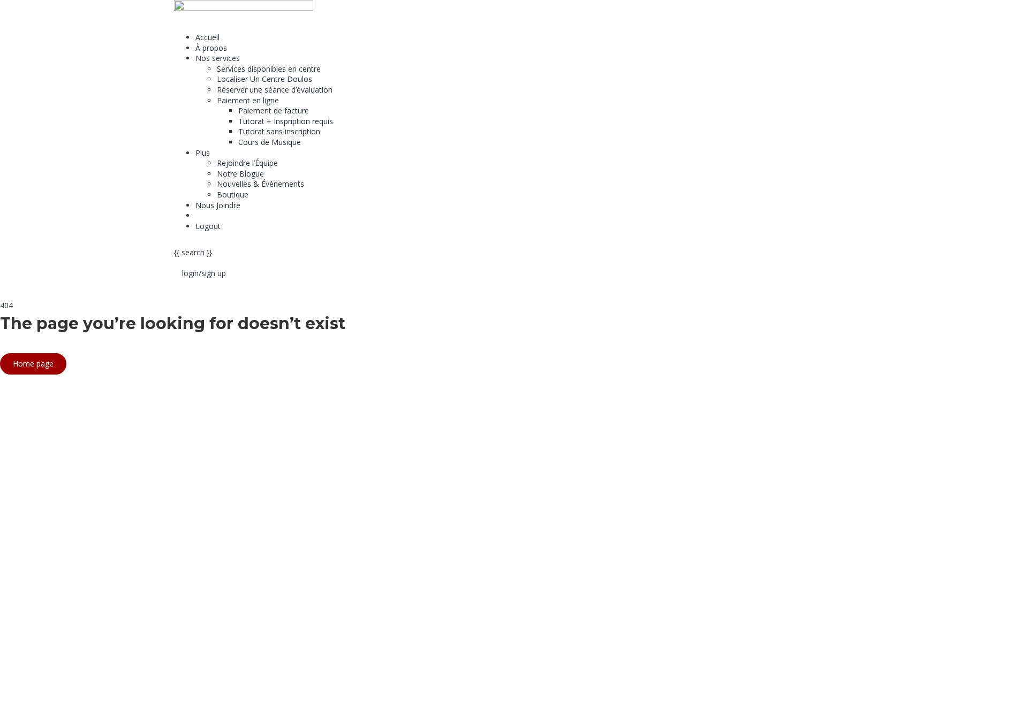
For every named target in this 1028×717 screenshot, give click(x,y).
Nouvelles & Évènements (260, 184)
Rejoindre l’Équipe (247, 163)
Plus (202, 153)
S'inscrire (62, 701)
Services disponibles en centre (269, 69)
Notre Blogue (240, 174)
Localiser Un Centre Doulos (264, 79)
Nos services (217, 58)
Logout (208, 226)
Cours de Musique (269, 142)
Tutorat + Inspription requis (285, 121)
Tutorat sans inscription (279, 131)
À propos (211, 48)
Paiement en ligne (248, 100)
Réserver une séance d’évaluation (274, 90)
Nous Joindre (217, 205)
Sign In (90, 701)
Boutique (232, 194)
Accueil (207, 37)
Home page (33, 363)
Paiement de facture (273, 110)
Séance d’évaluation (229, 215)
